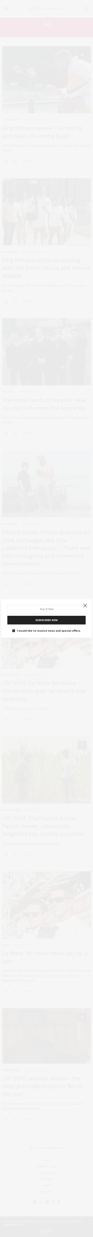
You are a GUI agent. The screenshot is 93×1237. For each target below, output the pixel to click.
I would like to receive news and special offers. (49, 630)
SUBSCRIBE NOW (46, 620)
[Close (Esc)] (85, 605)
